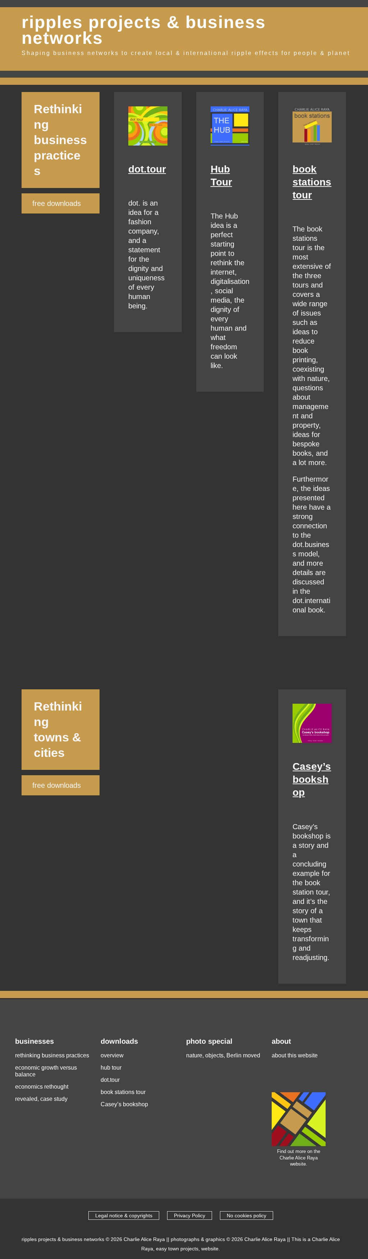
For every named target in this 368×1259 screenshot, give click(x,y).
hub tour (111, 1068)
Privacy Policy (189, 1215)
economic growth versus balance (46, 1071)
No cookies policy (246, 1215)
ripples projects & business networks (144, 30)
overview (112, 1055)
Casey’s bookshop (312, 779)
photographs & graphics (198, 1239)
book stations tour (312, 182)
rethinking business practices (52, 1055)
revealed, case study (41, 1099)
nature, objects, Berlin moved (223, 1055)
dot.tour (147, 169)
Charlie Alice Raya (144, 1239)
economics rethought (41, 1087)
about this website (295, 1055)
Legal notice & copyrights (123, 1215)
